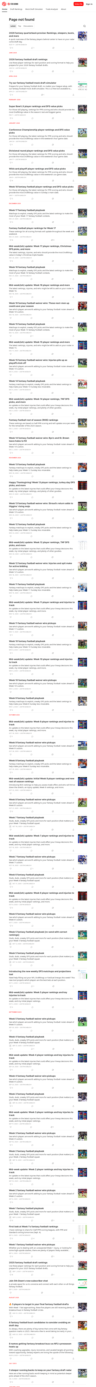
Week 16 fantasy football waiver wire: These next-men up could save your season (39, 304)
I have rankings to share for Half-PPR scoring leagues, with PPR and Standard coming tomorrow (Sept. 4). (38, 1231)
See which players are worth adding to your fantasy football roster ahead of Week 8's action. (41, 804)
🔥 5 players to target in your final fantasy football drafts (39, 1304)
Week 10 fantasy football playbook (27, 641)
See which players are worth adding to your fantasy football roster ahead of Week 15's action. (41, 367)
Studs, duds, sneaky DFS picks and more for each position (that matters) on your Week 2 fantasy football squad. (41, 1155)
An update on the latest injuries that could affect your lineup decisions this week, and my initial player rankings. (41, 999)
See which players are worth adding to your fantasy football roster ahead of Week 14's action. (41, 445)
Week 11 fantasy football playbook (27, 584)
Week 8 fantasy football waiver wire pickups (32, 799)
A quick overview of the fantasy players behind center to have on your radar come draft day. (41, 40)
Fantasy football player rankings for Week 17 (32, 228)
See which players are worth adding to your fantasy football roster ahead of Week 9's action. (41, 747)
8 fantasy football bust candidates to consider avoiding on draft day (39, 1324)
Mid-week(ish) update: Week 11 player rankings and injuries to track (42, 603)
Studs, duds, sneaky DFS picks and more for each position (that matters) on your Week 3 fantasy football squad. (41, 1098)
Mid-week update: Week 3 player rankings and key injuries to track (41, 1113)
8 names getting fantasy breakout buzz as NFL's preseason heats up (40, 1345)
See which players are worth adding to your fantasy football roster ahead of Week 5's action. (41, 1023)
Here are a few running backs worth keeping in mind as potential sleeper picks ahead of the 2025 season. (40, 1374)
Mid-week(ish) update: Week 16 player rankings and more (39, 285)
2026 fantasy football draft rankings (28, 59)
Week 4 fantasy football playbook (26, 1037)
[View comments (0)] (32, 71)
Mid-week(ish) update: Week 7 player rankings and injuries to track (41, 837)
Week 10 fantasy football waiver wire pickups (33, 680)
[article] (48, 40)
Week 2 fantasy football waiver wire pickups (32, 1190)
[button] (4, 9)
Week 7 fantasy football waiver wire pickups (32, 856)
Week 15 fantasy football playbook (27, 324)
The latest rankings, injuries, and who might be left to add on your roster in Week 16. (41, 289)
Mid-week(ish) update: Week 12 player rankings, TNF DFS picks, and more (39, 544)
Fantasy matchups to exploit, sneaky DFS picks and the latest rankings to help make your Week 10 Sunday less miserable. (40, 645)
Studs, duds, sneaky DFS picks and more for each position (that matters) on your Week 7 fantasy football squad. (41, 821)
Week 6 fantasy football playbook (26, 874)
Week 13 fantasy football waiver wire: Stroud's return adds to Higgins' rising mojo (41, 505)
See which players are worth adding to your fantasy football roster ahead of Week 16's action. (41, 310)
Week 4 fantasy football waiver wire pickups (32, 1076)
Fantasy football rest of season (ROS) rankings (33, 420)
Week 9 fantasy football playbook (26, 698)
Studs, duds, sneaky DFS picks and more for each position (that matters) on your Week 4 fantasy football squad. (41, 1041)
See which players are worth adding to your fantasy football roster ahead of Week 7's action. (41, 861)
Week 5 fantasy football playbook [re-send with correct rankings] (38, 933)
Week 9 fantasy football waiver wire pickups (32, 742)
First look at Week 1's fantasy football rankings (33, 1226)
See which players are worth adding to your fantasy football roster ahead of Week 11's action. (41, 627)
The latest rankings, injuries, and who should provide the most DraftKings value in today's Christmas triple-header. (40, 253)
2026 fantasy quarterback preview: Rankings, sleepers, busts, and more (41, 34)
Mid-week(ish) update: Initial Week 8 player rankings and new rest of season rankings (41, 780)
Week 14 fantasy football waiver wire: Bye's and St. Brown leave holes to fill (39, 439)
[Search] (84, 26)
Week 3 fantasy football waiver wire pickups (32, 1133)
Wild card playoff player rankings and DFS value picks (37, 168)
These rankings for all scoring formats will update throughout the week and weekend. (41, 232)
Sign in (89, 4)
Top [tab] (19, 26)
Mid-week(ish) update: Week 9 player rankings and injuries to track (41, 723)
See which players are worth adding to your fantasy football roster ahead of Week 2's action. (41, 1194)
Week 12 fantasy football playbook (27, 524)
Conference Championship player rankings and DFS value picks (39, 131)
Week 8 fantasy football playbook (26, 760)
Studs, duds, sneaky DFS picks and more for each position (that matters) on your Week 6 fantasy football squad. (41, 879)
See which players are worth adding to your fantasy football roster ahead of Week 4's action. (41, 1080)
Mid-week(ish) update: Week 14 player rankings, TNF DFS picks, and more (39, 400)
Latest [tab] (13, 26)
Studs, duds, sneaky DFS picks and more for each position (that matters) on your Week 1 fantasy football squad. (41, 1212)
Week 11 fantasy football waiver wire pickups (32, 623)
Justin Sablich (21, 45)
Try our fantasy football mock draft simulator (32, 83)
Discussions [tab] (28, 26)
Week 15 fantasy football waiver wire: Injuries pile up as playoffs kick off (38, 361)
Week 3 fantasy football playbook (26, 1094)
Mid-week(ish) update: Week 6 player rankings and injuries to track (41, 894)
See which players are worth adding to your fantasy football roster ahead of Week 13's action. (41, 510)
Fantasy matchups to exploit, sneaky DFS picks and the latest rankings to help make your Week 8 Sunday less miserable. (40, 702)
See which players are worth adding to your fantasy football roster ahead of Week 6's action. (41, 918)
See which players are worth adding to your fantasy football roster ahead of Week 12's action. (41, 570)
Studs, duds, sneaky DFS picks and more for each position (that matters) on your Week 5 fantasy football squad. (41, 939)
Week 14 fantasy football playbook (27, 381)
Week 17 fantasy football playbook (27, 210)
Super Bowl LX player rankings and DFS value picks (36, 106)
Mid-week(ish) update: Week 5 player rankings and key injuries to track (38, 994)
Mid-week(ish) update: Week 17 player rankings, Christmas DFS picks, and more (40, 247)
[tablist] (21, 26)
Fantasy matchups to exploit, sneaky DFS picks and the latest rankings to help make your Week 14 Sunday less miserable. (40, 385)
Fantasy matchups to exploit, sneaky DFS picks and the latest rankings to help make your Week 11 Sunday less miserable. (40, 588)
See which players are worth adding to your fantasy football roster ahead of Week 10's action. (41, 684)
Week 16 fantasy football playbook (27, 267)
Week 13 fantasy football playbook (27, 464)
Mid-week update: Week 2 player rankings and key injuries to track (41, 1171)
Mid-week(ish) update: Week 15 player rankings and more (39, 342)
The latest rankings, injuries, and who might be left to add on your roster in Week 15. (41, 346)
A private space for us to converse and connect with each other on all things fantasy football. (41, 1285)
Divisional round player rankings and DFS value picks (37, 151)
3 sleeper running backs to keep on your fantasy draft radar (40, 1370)
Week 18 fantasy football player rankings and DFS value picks (41, 186)
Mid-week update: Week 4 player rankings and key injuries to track (41, 1056)
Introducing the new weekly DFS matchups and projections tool (40, 973)
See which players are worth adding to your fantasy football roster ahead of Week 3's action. (41, 1137)
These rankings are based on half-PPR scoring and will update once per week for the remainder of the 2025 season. (42, 424)
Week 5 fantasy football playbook (26, 953)
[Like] (10, 279)
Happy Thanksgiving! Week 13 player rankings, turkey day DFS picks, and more (42, 484)
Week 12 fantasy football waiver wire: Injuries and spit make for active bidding (40, 565)
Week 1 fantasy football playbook (26, 1208)
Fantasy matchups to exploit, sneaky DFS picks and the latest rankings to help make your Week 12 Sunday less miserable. (40, 468)
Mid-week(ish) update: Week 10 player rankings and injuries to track (40, 660)
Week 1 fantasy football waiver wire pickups (32, 1244)
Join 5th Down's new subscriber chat (28, 1281)
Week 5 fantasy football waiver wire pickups (32, 1019)
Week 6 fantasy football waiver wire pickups (32, 914)
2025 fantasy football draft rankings (28, 1262)
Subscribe (78, 4)
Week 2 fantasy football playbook (26, 1151)
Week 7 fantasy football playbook (26, 817)
